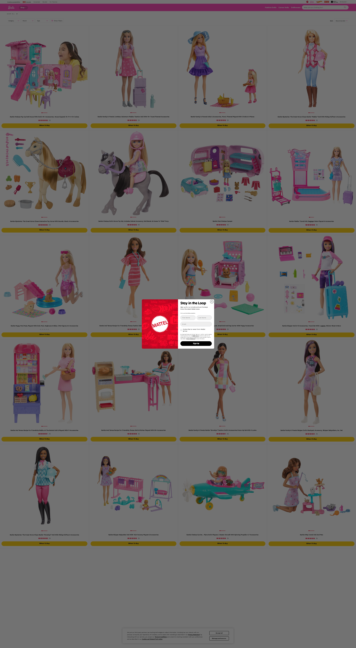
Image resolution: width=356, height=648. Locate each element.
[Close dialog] (211, 301)
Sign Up (196, 343)
